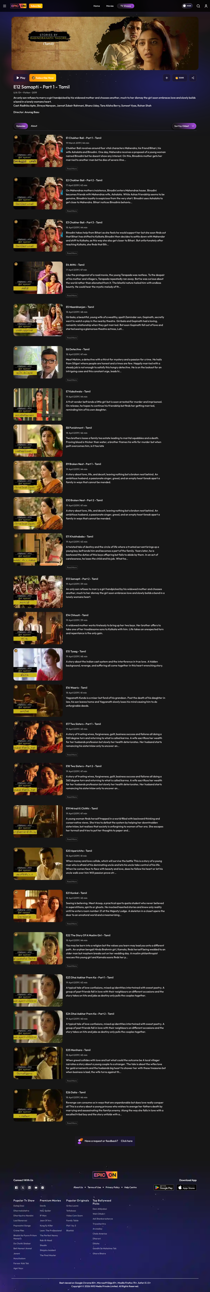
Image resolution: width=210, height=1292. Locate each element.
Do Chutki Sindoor (22, 1243)
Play (22, 77)
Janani (16, 1253)
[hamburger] (5, 5)
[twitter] (23, 1187)
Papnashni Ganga (22, 1225)
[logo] (105, 1174)
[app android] (165, 1187)
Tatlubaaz (71, 1210)
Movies (110, 5)
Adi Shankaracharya (103, 1218)
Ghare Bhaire (99, 1253)
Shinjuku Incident (48, 1250)
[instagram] (42, 1187)
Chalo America (100, 1233)
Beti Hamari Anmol (22, 1248)
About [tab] (34, 125)
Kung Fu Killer (46, 1225)
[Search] (198, 6)
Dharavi (97, 1238)
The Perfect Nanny (49, 1235)
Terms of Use (94, 1187)
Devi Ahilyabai (100, 1208)
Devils (43, 1205)
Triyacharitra (99, 1223)
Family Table (72, 1220)
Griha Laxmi (72, 1205)
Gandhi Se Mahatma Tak (104, 1248)
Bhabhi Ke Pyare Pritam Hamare (25, 1237)
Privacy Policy (113, 1187)
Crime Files (18, 1230)
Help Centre (130, 1187)
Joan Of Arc (45, 1220)
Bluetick (70, 1230)
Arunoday (97, 1228)
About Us (78, 1187)
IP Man (43, 1215)
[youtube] (36, 1187)
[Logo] (18, 6)
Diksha (96, 1243)
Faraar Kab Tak (21, 1263)
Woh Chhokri (99, 1213)
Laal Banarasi (20, 1220)
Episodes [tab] (20, 126)
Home (97, 5)
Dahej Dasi (18, 1205)
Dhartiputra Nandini (23, 1215)
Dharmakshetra (21, 1210)
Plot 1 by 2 (71, 1225)
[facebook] (16, 1187)
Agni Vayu (18, 1268)
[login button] (206, 6)
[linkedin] (29, 1187)
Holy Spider (45, 1210)
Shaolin (43, 1245)
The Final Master (48, 1255)
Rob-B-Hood (46, 1240)
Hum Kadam (19, 1258)
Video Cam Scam (74, 1215)
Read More (72, 168)
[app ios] (187, 1187)
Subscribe (36, 5)
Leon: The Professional (51, 1230)
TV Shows (125, 5)
